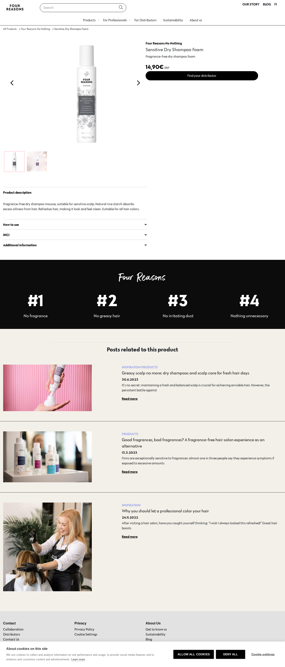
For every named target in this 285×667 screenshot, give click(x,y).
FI (275, 4)
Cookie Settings (85, 634)
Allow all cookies (194, 654)
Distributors (11, 634)
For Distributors (145, 20)
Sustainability (173, 20)
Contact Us (11, 639)
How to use (11, 224)
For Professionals (115, 20)
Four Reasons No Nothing (35, 28)
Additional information (20, 245)
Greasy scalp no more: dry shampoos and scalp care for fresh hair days (185, 372)
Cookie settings (263, 654)
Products (89, 20)
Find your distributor (201, 76)
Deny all (230, 654)
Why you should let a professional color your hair (165, 510)
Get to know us (156, 629)
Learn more (78, 659)
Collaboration (13, 629)
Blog (149, 639)
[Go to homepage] (15, 8)
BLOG (267, 4)
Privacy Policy (84, 629)
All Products (10, 28)
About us (196, 20)
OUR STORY (251, 4)
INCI (6, 235)
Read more (129, 399)
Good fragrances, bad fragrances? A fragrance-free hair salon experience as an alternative (193, 442)
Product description (17, 192)
